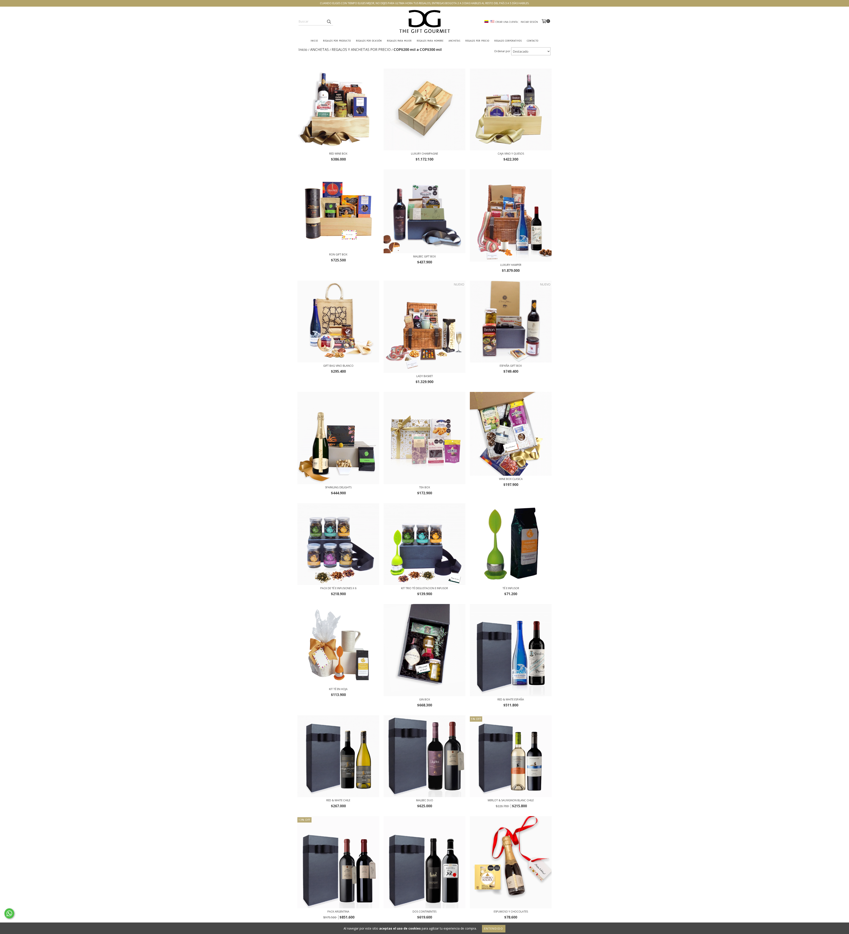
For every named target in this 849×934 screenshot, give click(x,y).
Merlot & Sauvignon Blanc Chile (511, 800)
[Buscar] (328, 21)
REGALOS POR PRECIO (477, 40)
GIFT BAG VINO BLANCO (338, 366)
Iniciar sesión (529, 21)
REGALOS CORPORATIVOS (508, 40)
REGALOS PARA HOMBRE (430, 40)
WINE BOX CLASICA (511, 479)
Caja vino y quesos (511, 153)
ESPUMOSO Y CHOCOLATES (511, 911)
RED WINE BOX (338, 153)
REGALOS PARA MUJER (399, 40)
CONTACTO (532, 40)
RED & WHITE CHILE (338, 800)
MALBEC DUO (424, 800)
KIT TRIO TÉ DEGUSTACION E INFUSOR (424, 588)
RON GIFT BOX (338, 254)
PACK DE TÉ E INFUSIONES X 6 (338, 588)
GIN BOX (424, 699)
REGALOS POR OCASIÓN (369, 40)
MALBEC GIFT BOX (424, 256)
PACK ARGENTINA (338, 911)
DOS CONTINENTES (424, 911)
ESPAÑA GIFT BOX (511, 366)
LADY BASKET (424, 376)
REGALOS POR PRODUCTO (337, 40)
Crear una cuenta (506, 21)
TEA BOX (424, 487)
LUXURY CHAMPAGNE (424, 153)
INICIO (314, 40)
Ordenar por (502, 51)
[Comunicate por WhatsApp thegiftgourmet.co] (9, 913)
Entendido (493, 928)
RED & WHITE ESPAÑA (510, 699)
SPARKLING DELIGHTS (338, 487)
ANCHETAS (454, 40)
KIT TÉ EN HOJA (338, 689)
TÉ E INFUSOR (511, 588)
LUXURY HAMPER (510, 265)
